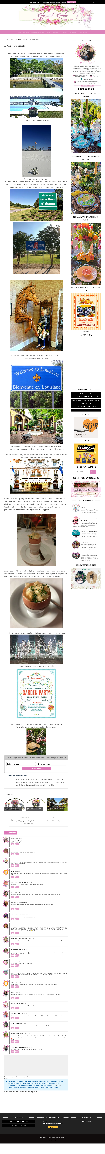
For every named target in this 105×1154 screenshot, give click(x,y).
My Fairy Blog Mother (86, 400)
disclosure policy (56, 1085)
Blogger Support (86, 406)
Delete (16, 844)
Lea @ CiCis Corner (16, 949)
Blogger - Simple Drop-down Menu (89, 531)
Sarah (12, 871)
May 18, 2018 (30, 1047)
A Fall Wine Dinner (85, 542)
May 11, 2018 (23, 1023)
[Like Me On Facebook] (79, 90)
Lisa (12, 992)
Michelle (13, 838)
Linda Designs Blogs (86, 397)
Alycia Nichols (15, 925)
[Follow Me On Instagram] (85, 90)
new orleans (28, 50)
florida (22, 50)
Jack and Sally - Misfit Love (88, 554)
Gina (12, 892)
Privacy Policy (19, 1125)
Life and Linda (51, 1137)
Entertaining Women (16, 971)
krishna (13, 961)
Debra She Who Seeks (17, 915)
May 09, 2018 (19, 838)
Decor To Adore (15, 1023)
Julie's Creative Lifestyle (18, 860)
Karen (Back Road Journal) (18, 1047)
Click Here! (71, 2)
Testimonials (86, 410)
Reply (12, 844)
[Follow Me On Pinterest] (82, 90)
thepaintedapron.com (17, 1033)
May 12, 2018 (27, 1033)
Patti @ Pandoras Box (17, 850)
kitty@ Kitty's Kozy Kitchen (18, 882)
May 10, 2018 (18, 982)
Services (86, 403)
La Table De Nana (15, 1003)
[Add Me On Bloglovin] (89, 90)
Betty (12, 982)
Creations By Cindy (16, 1013)
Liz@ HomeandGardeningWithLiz (19, 938)
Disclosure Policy (18, 1121)
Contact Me (86, 393)
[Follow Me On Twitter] (92, 90)
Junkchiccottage (16, 902)
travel (35, 50)
